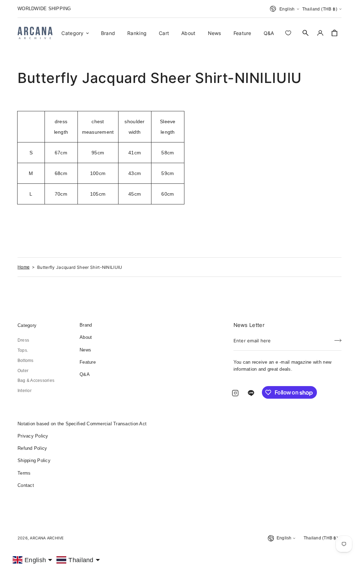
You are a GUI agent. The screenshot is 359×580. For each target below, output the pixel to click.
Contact (26, 485)
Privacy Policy (33, 436)
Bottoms (26, 360)
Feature (88, 362)
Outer (23, 370)
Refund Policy (32, 448)
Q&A (85, 374)
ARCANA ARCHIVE (47, 538)
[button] (305, 33)
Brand (86, 325)
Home (23, 267)
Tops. (23, 350)
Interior (25, 390)
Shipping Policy (34, 460)
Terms (24, 473)
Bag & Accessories (36, 380)
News (85, 349)
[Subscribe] (337, 338)
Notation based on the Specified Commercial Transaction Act (82, 423)
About (86, 337)
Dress (23, 340)
